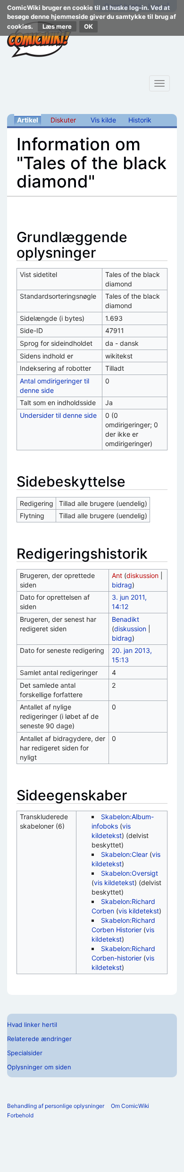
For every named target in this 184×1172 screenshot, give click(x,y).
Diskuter (63, 120)
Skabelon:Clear (124, 854)
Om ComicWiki (130, 1105)
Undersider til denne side (58, 415)
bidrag (122, 585)
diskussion (142, 575)
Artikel (27, 120)
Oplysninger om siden (39, 1067)
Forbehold (20, 1115)
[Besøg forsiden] (39, 39)
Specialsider (24, 1053)
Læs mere (57, 26)
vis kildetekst (114, 883)
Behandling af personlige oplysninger (55, 1105)
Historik (139, 120)
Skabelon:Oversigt (129, 873)
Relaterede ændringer (39, 1038)
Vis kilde (103, 120)
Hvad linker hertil (32, 1024)
